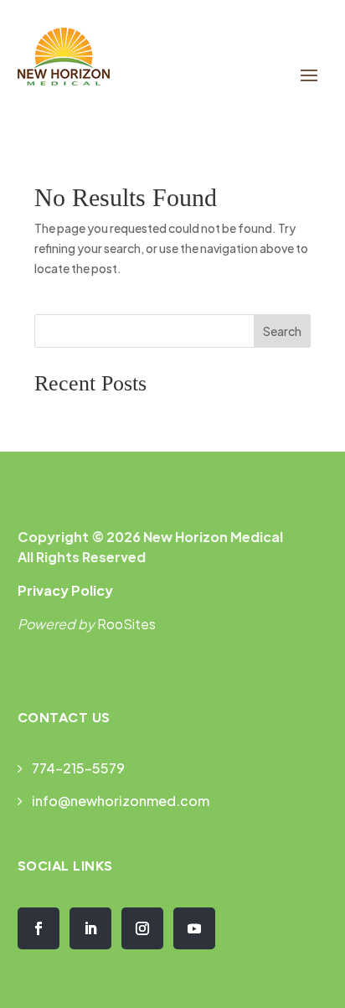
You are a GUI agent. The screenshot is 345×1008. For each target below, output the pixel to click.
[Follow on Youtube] (194, 928)
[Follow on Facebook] (38, 928)
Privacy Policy (65, 590)
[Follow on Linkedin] (90, 928)
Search (282, 331)
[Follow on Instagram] (142, 928)
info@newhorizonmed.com (120, 800)
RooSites (126, 624)
